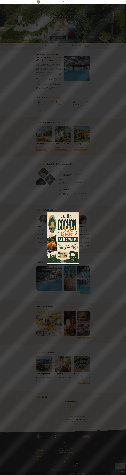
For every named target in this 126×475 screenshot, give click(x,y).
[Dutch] (121, 1)
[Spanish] (124, 1)
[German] (123, 1)
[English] (122, 1)
